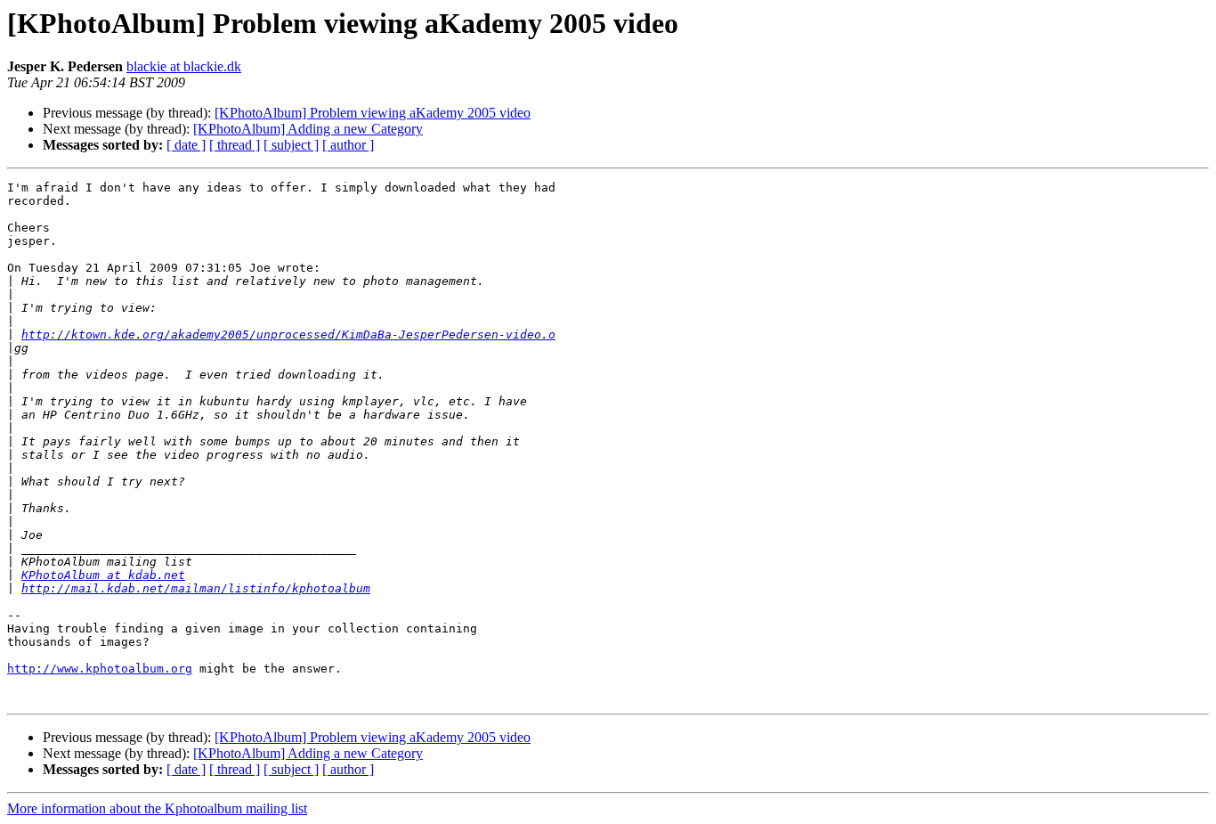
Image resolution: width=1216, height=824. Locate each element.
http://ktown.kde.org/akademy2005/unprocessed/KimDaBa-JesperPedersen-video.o (288, 334)
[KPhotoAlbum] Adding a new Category (308, 128)
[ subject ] (291, 144)
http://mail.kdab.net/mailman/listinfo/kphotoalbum (195, 588)
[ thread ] (234, 144)
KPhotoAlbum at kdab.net (103, 575)
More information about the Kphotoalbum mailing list (157, 808)
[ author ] (348, 144)
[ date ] (186, 144)
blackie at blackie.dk (183, 66)
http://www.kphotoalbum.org (99, 668)
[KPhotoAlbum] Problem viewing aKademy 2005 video (373, 112)
